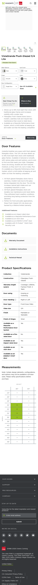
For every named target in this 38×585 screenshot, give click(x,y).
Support (6, 485)
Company (6, 496)
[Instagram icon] (15, 535)
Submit (24, 522)
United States (7, 564)
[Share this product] (35, 42)
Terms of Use (19, 577)
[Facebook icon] (21, 535)
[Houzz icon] (9, 535)
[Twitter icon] (27, 535)
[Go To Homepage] (4, 548)
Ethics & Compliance (9, 584)
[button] (13, 138)
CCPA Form (6, 577)
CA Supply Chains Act (10, 581)
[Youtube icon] (33, 535)
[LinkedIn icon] (4, 541)
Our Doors (7, 479)
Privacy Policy (7, 571)
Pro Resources (9, 490)
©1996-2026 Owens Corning (17, 549)
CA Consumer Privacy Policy (12, 574)
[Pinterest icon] (4, 535)
